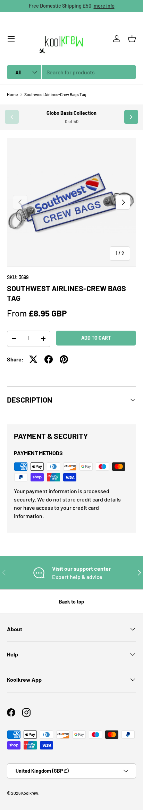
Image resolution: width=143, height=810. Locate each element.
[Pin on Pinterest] (64, 359)
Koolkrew (29, 793)
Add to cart (96, 338)
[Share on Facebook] (48, 359)
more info (104, 6)
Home (12, 94)
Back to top (71, 602)
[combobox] (71, 72)
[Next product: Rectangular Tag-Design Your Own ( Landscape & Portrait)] (131, 117)
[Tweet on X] (33, 359)
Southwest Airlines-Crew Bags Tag (55, 94)
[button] (132, 38)
